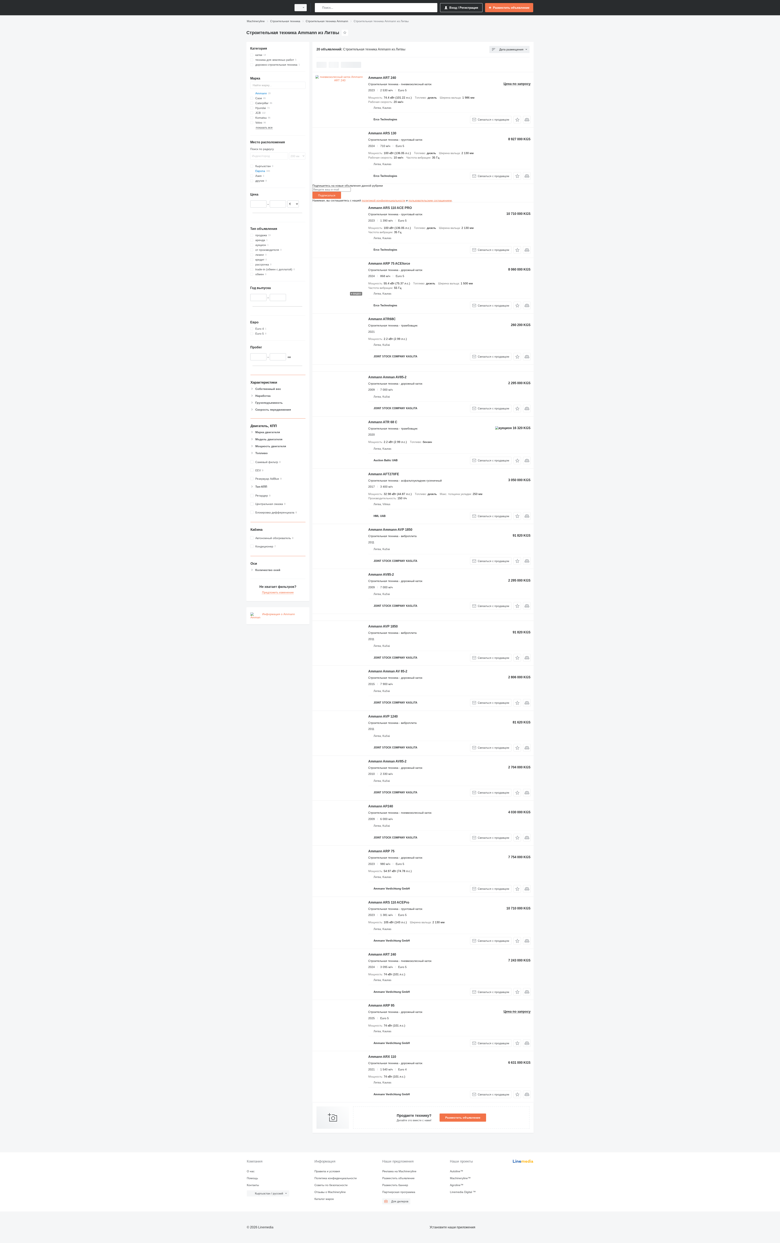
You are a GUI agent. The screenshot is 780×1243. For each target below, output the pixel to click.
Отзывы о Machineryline (330, 1192)
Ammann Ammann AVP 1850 (390, 529)
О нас (251, 1171)
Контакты (253, 1185)
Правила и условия (327, 1171)
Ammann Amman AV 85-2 (387, 671)
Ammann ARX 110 (382, 1056)
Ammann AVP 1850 (383, 626)
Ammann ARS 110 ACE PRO (390, 208)
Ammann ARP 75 (381, 851)
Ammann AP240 (380, 806)
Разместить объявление (462, 1117)
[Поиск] (318, 7)
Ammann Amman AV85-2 (387, 377)
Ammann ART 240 (382, 77)
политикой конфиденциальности (383, 200)
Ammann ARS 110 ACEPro (388, 902)
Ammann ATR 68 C (382, 422)
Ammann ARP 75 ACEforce (389, 263)
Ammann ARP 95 (381, 1005)
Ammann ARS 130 (382, 133)
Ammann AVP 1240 (383, 716)
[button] (517, 119)
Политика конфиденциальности (335, 1178)
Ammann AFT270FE (383, 474)
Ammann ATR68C (382, 319)
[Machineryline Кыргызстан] (268, 7)
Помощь (252, 1178)
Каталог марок (324, 1199)
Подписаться (326, 195)
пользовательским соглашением (430, 200)
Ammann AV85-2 (381, 574)
